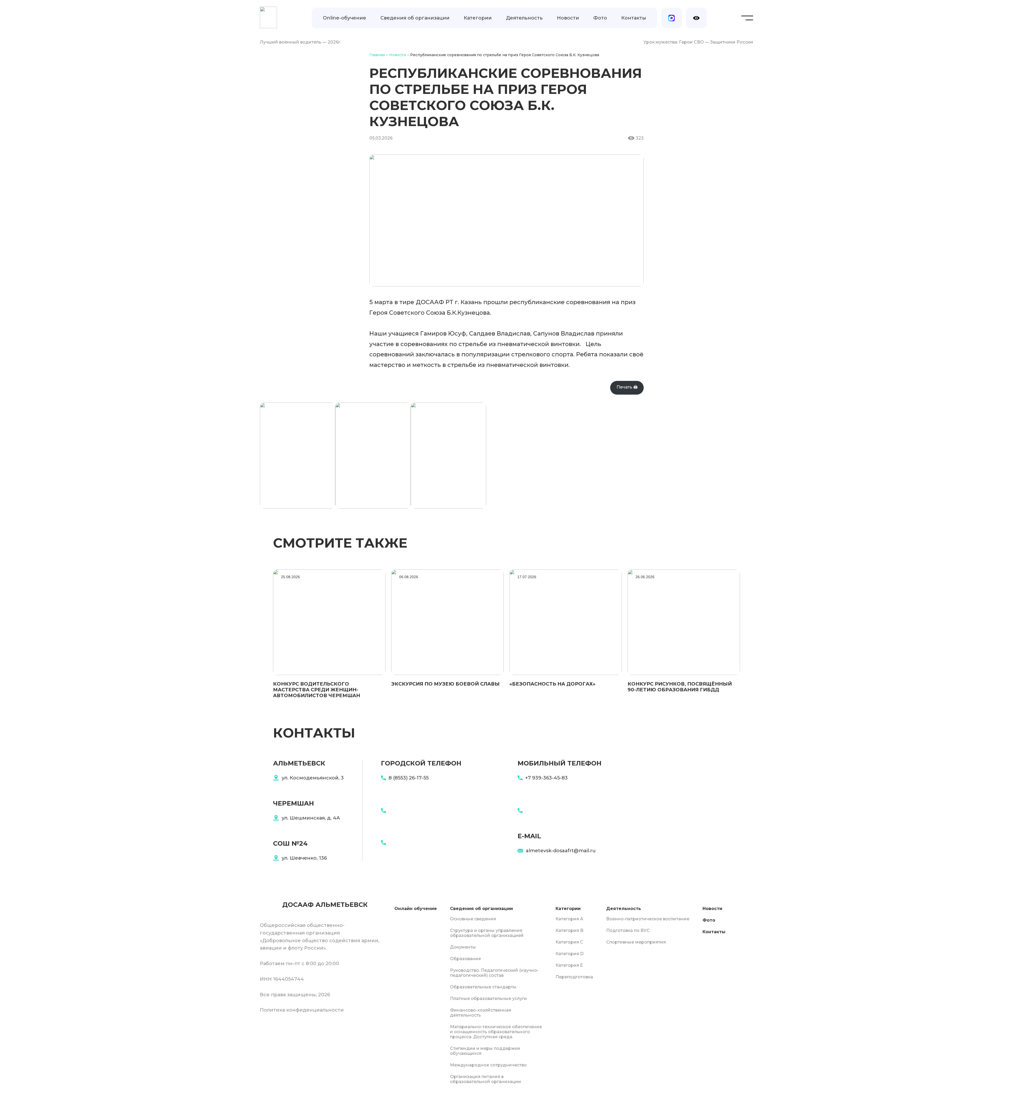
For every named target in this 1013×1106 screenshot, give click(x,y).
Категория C (569, 942)
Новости (568, 18)
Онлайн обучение (415, 908)
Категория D (570, 953)
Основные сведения (473, 918)
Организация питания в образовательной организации (485, 1079)
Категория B (569, 930)
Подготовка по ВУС (628, 930)
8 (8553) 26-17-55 (409, 778)
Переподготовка (574, 976)
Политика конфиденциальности (302, 1010)
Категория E (569, 965)
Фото (600, 18)
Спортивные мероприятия (636, 942)
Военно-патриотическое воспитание (647, 918)
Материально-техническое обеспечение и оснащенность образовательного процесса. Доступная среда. (496, 1031)
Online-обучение (344, 18)
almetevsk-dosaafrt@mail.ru (561, 851)
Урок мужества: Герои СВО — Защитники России (698, 42)
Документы (463, 947)
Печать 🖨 (627, 387)
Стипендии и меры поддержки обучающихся (485, 1051)
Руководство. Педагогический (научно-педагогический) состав (494, 973)
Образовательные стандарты (483, 986)
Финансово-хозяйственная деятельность (480, 1013)
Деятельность (524, 18)
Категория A (569, 918)
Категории (478, 18)
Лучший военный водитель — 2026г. (300, 42)
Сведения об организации (415, 18)
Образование (465, 958)
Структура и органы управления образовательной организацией (487, 933)
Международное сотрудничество (488, 1064)
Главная (377, 54)
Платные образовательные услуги (488, 998)
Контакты (633, 18)
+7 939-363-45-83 (546, 778)
